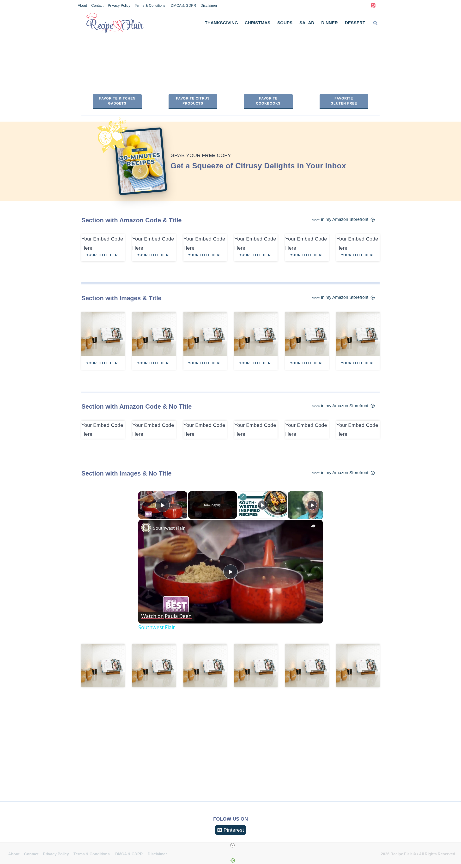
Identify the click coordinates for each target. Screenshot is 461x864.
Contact (97, 5)
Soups (284, 22)
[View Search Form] (375, 23)
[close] (232, 845)
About (82, 5)
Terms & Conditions (150, 5)
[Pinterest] (373, 5)
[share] (313, 526)
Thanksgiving (221, 22)
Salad (306, 22)
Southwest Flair (169, 528)
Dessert (355, 22)
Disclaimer (208, 5)
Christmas (257, 22)
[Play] (262, 505)
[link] (146, 527)
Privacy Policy (119, 5)
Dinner (329, 22)
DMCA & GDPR (183, 5)
